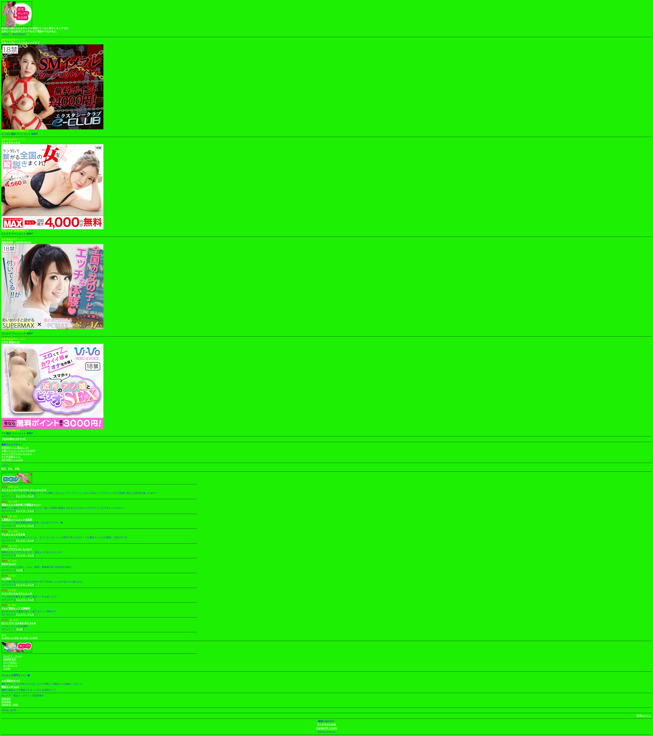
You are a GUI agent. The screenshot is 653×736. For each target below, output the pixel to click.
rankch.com (326, 728)
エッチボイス (10, 665)
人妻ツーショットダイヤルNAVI (18, 450)
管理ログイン (644, 715)
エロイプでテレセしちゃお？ (16, 453)
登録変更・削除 (9, 704)
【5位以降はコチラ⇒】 (14, 439)
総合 (3, 468)
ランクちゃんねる (326, 724)
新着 (17, 468)
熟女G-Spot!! (8, 564)
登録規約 (6, 698)
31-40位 (24, 638)
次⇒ (3, 634)
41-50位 (33, 638)
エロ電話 (6, 578)
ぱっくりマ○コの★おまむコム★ (18, 623)
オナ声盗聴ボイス (10, 456)
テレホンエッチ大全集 (13, 534)
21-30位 (14, 638)
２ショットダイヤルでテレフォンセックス (24, 490)
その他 (19, 570)
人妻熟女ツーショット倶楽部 (16, 519)
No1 (10, 468)
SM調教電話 (9, 659)
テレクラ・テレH (25, 496)
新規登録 (6, 701)
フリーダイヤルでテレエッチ (16, 593)
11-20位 (5, 638)
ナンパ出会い (10, 662)
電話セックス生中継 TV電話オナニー (21, 504)
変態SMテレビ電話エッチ (15, 447)
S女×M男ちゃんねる (12, 459)
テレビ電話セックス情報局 (15, 608)
